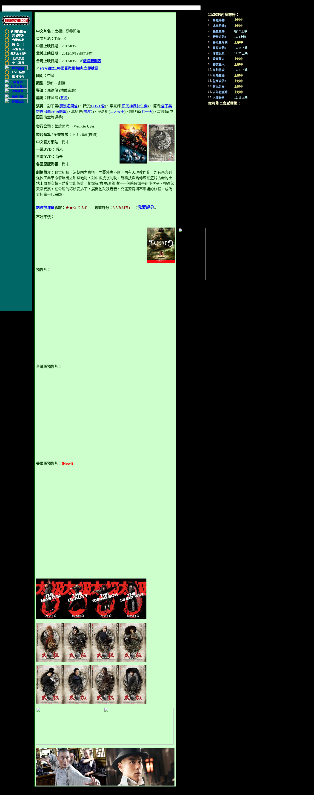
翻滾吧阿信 (68, 106)
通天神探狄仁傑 (135, 106)
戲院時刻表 (92, 61)
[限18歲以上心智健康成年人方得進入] (16, 92)
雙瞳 (64, 98)
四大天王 (117, 112)
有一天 (146, 112)
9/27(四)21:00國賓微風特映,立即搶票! (70, 68)
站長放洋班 (45, 208)
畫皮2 (88, 112)
